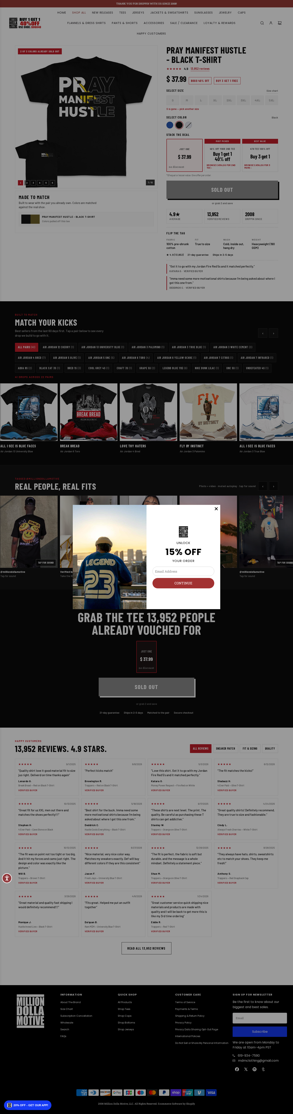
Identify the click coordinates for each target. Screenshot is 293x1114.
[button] (27, 1105)
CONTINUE (183, 583)
